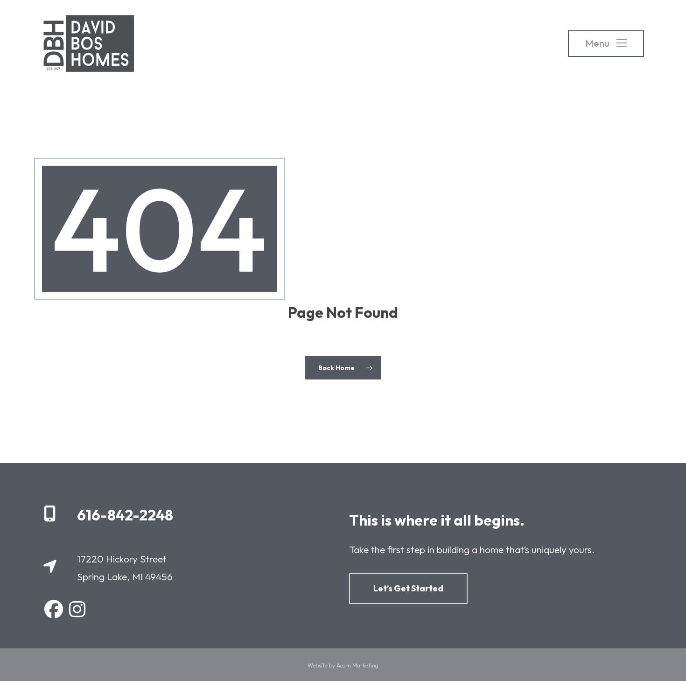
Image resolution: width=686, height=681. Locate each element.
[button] (606, 43)
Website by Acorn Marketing (343, 665)
